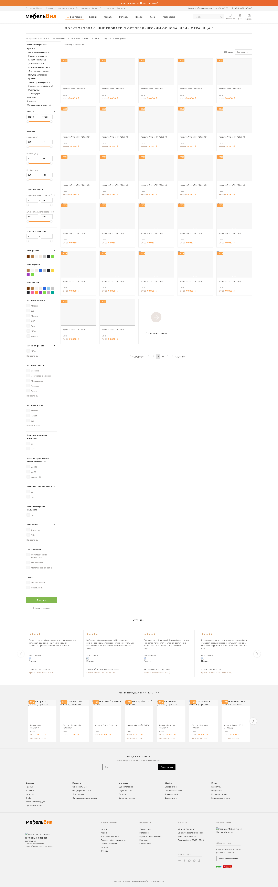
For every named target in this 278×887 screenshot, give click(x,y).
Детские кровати (36, 63)
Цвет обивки (32, 282)
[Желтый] (52, 270)
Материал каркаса (35, 300)
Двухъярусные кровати (39, 82)
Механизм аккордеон (36, 801)
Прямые (29, 786)
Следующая (178, 356)
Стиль (29, 577)
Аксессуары (34, 93)
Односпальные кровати (39, 67)
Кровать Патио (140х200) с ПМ (100, 672)
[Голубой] (48, 288)
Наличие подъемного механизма (36, 437)
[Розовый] (32, 292)
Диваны (93, 16)
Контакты (121, 8)
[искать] (221, 17)
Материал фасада (35, 345)
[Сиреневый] (48, 292)
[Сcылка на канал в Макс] (189, 860)
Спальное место (34, 189)
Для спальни (171, 798)
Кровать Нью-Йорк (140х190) (157, 672)
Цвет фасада (32, 250)
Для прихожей (171, 794)
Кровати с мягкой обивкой (40, 86)
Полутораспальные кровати (37, 76)
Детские (123, 794)
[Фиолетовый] (28, 274)
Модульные (216, 790)
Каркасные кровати (37, 56)
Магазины (144, 832)
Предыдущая (137, 356)
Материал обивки (35, 365)
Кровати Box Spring (37, 59)
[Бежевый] (40, 256)
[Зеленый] (52, 256)
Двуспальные (78, 794)
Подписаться (167, 767)
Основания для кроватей (39, 105)
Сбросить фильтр (41, 608)
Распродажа (169, 16)
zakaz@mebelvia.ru (187, 836)
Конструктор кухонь (220, 798)
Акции (94, 8)
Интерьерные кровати (38, 52)
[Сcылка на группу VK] (179, 860)
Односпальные (79, 786)
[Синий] (40, 270)
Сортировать (242, 52)
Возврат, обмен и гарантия (113, 840)
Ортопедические (34, 805)
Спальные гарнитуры (37, 44)
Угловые (30, 790)
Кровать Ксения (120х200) (41, 672)
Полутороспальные (81, 790)
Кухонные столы (219, 794)
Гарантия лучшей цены (150, 836)
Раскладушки (34, 90)
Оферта (104, 847)
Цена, (31, 111)
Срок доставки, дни (36, 231)
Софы (28, 798)
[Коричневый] (32, 256)
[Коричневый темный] (28, 256)
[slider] (28, 121)
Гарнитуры (216, 786)
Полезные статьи (107, 8)
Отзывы (104, 851)
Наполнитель (33, 524)
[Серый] (44, 256)
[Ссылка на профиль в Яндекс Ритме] (199, 860)
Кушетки (30, 794)
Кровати (108, 16)
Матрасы (123, 16)
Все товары (76, 16)
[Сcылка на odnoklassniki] (184, 860)
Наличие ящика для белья (39, 486)
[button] (79, 83)
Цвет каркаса (33, 264)
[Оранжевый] (36, 292)
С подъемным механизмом (84, 798)
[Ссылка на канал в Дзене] (194, 860)
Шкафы (139, 16)
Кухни (152, 16)
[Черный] (48, 256)
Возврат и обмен (83, 8)
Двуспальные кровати (38, 71)
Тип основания (33, 549)
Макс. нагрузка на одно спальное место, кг (37, 460)
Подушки (31, 101)
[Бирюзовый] (52, 292)
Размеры (30, 131)
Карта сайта (145, 843)
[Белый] (36, 256)
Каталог (105, 829)
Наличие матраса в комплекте (35, 508)
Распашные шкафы (174, 790)
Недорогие (79, 44)
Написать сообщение (228, 858)
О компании (51, 8)
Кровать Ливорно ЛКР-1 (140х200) (216, 672)
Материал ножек (34, 405)
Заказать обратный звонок (200, 8)
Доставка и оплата (66, 8)
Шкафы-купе (171, 786)
